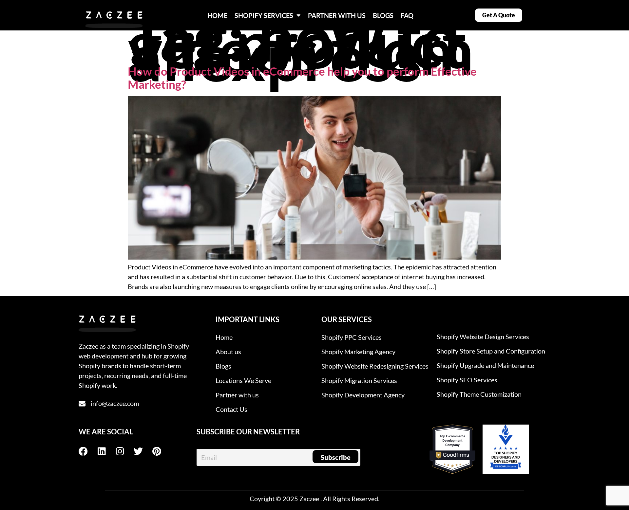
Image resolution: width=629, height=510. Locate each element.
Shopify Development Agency (363, 395)
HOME (217, 15)
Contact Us (231, 409)
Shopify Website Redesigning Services (375, 366)
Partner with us (237, 395)
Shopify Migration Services (359, 380)
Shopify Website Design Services (483, 336)
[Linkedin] (106, 451)
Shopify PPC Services (351, 337)
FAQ (407, 15)
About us (228, 351)
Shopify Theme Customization (479, 394)
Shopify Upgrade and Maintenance (485, 365)
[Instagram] (124, 451)
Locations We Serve (243, 380)
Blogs (223, 366)
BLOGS (383, 15)
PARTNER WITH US (337, 15)
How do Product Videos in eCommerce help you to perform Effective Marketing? (302, 77)
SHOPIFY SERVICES (264, 15)
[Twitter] (143, 451)
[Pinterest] (161, 451)
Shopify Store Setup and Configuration (491, 351)
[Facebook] (88, 451)
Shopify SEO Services (467, 380)
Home (224, 337)
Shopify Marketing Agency (358, 351)
